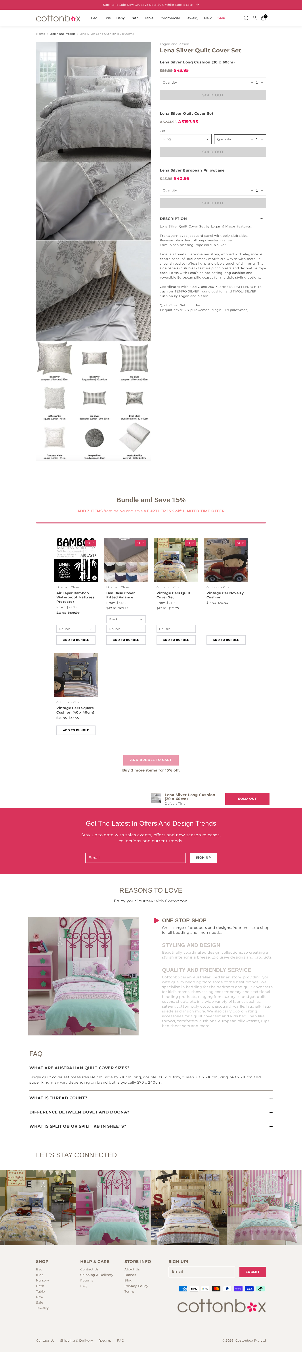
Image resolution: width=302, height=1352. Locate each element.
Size (162, 130)
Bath (135, 18)
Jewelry (192, 18)
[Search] (246, 18)
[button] (213, 218)
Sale (221, 18)
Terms (129, 1291)
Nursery (42, 1280)
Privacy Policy (136, 1286)
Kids (107, 18)
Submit (253, 1272)
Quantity (224, 139)
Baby (120, 18)
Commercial (169, 18)
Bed (94, 18)
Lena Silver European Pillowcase (192, 170)
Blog (128, 1280)
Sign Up (203, 857)
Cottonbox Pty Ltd (250, 1340)
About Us (132, 1269)
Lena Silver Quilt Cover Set (186, 113)
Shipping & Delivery (96, 1275)
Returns (86, 1280)
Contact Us (89, 1269)
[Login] (254, 18)
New (208, 18)
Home (40, 33)
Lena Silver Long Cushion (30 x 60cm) (107, 33)
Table (148, 18)
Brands (130, 1275)
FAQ (84, 1286)
